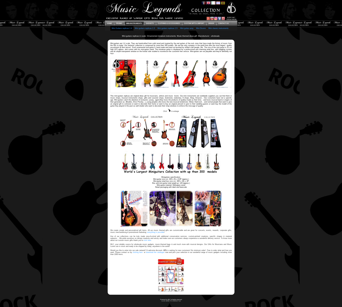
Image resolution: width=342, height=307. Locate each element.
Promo (119, 23)
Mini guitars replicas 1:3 (145, 28)
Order (211, 23)
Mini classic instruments (218, 28)
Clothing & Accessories (169, 23)
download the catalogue (155, 252)
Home (109, 23)
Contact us (223, 23)
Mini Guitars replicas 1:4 (122, 28)
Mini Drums (201, 28)
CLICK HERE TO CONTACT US (171, 301)
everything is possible (155, 232)
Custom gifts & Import (194, 23)
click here (147, 240)
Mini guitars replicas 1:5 (168, 28)
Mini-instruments (134, 23)
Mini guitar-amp (186, 28)
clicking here (138, 252)
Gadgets (150, 23)
